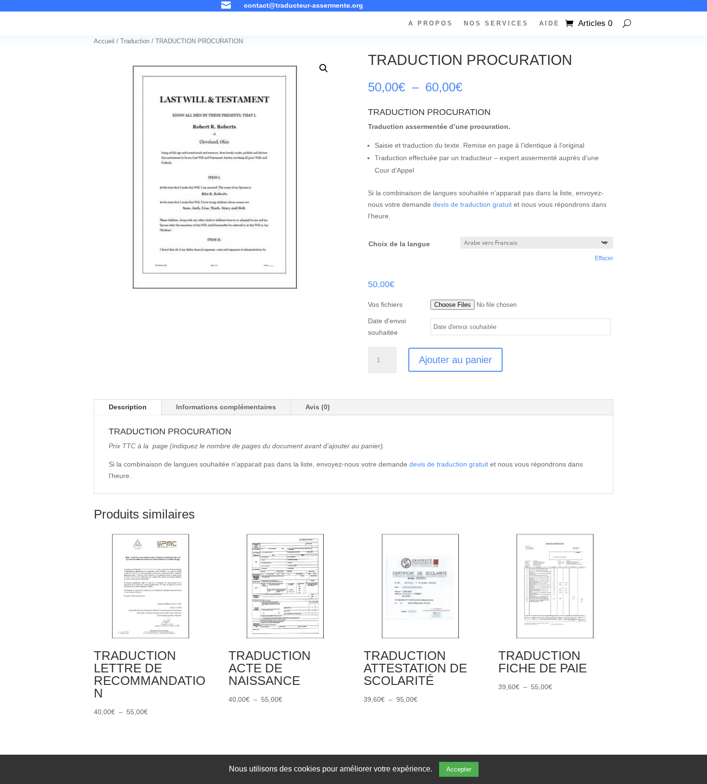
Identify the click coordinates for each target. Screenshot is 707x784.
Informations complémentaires (226, 407)
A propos (430, 23)
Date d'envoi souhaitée (387, 326)
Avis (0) (317, 407)
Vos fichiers (385, 304)
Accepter (458, 769)
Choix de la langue (399, 244)
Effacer (604, 258)
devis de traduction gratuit (472, 204)
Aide (549, 23)
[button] (323, 68)
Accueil (104, 41)
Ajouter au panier (455, 359)
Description (128, 407)
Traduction (135, 41)
